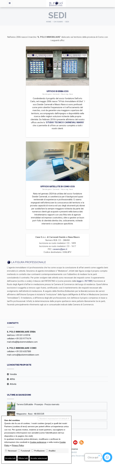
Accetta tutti (10, 458)
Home (48, 22)
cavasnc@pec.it (60, 249)
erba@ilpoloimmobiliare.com (24, 342)
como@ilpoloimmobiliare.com (25, 355)
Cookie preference (38, 442)
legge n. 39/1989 (84, 281)
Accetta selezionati (38, 458)
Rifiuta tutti (23, 458)
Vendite (13, 374)
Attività (13, 384)
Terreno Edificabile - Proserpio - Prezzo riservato (38, 404)
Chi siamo (58, 22)
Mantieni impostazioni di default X (54, 418)
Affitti (12, 379)
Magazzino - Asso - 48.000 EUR (30, 414)
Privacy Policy (18, 445)
